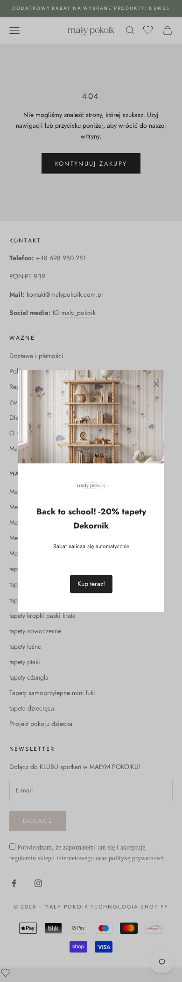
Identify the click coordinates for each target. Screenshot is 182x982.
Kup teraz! (91, 584)
